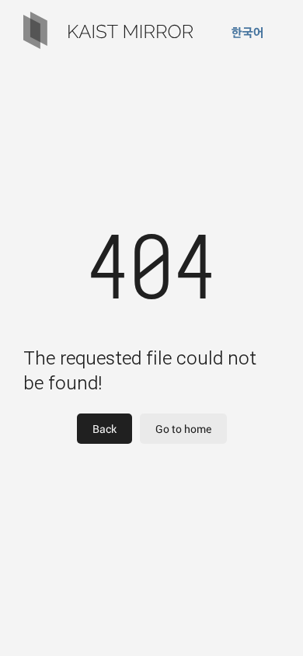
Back (104, 428)
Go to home (183, 428)
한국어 (248, 32)
